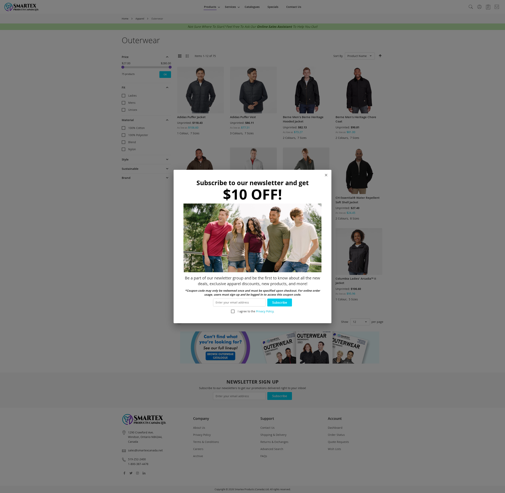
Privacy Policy (264, 311)
